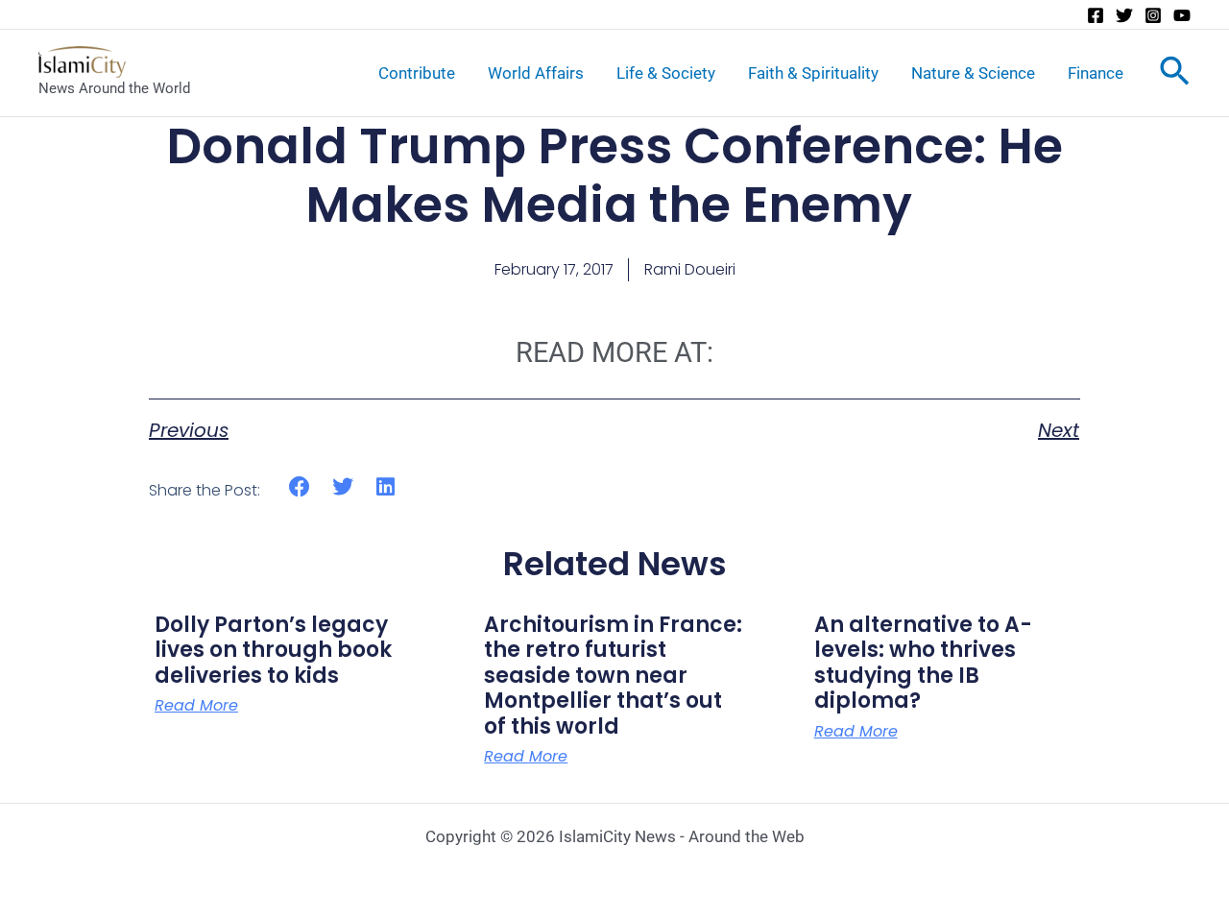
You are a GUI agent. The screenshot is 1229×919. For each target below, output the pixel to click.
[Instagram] (1153, 15)
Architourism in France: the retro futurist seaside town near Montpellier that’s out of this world (613, 675)
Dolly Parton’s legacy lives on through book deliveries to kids (273, 650)
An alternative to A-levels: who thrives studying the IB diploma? (923, 662)
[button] (300, 487)
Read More (196, 705)
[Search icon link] (1175, 75)
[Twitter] (1124, 15)
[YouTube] (1182, 15)
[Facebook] (1095, 15)
